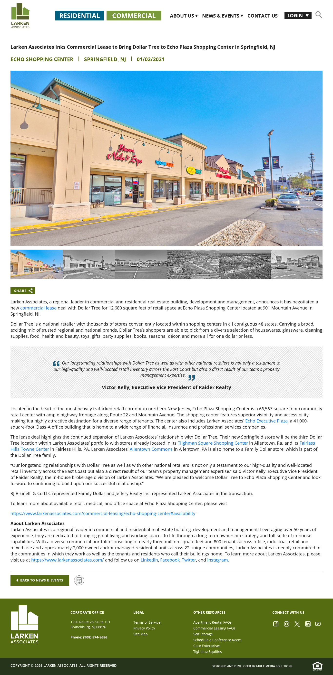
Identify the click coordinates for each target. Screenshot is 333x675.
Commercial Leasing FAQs (214, 628)
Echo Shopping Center (41, 59)
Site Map (140, 634)
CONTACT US (262, 15)
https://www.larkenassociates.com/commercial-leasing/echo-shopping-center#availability (102, 513)
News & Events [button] (221, 15)
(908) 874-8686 (95, 637)
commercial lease (38, 308)
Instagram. (218, 560)
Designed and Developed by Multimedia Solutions (252, 666)
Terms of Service (146, 622)
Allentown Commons (151, 449)
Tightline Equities (207, 651)
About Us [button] (182, 15)
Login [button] (295, 15)
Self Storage (203, 634)
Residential (79, 15)
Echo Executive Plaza (266, 421)
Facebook (170, 560)
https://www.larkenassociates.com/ (67, 560)
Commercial (134, 15)
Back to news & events (41, 580)
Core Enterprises (207, 645)
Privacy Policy (144, 628)
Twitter (189, 560)
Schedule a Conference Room (217, 640)
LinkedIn (149, 560)
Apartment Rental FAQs (212, 622)
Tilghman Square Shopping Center (213, 443)
